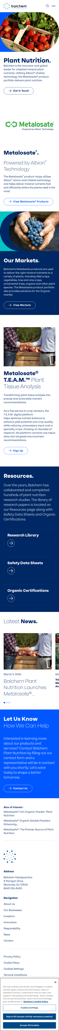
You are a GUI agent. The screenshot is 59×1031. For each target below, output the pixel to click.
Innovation (10, 922)
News (7, 934)
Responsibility (12, 928)
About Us (9, 904)
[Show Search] (47, 6)
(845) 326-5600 (13, 888)
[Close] (55, 982)
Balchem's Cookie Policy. (35, 1002)
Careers (8, 940)
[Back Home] (15, 6)
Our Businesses (13, 910)
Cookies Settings (29, 1008)
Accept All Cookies (29, 1025)
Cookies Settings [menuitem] (14, 968)
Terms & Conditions (15, 975)
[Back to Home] (10, 857)
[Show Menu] (53, 6)
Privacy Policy (12, 956)
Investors (9, 916)
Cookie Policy (12, 962)
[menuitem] (29, 904)
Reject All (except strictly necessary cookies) (29, 1016)
